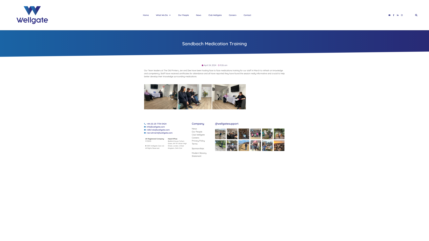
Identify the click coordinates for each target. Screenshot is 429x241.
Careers (232, 15)
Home (146, 15)
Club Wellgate (215, 15)
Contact (247, 15)
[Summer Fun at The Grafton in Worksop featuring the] (267, 145)
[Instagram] (402, 15)
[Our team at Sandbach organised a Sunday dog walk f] (220, 145)
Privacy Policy (198, 140)
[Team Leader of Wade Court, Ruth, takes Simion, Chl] (255, 134)
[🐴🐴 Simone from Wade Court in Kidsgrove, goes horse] (232, 145)
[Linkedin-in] (398, 15)
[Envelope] (389, 15)
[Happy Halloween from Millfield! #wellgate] (244, 134)
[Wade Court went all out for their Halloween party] (232, 134)
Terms (194, 143)
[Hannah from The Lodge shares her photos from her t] (279, 134)
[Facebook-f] (393, 15)
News (198, 15)
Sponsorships (198, 148)
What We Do (162, 15)
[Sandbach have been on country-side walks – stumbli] (267, 134)
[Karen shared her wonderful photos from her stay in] (279, 145)
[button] (416, 15)
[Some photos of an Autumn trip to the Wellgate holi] (220, 134)
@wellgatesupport (226, 123)
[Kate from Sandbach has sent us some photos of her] (244, 145)
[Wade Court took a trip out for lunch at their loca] (255, 145)
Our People (183, 15)
